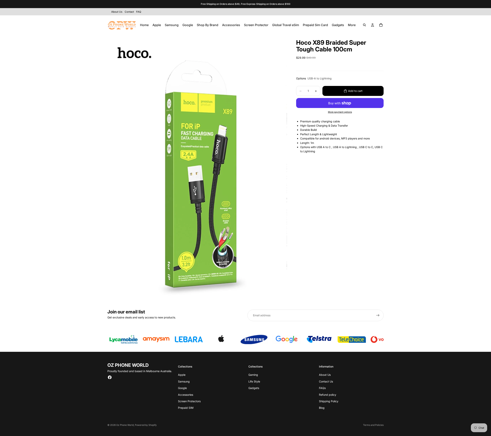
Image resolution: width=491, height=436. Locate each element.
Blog (322, 407)
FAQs (322, 388)
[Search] (364, 25)
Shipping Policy (328, 401)
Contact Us (326, 381)
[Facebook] (109, 377)
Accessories (185, 394)
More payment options (340, 112)
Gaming (253, 374)
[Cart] (381, 25)
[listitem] (352, 24)
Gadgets (253, 388)
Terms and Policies (373, 425)
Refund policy (327, 394)
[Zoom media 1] (197, 169)
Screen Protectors (189, 401)
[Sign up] (378, 315)
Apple (181, 374)
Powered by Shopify (146, 425)
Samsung (184, 381)
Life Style (254, 381)
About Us (325, 374)
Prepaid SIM (186, 407)
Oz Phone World (125, 425)
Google (182, 388)
